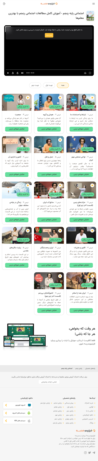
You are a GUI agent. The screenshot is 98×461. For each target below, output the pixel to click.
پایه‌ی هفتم (58, 407)
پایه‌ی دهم (58, 419)
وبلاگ (91, 423)
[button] (93, 3)
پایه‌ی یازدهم (57, 423)
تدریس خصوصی (87, 419)
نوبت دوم (35, 85)
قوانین (91, 407)
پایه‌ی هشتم (57, 411)
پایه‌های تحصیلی (90, 368)
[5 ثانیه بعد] (17, 73)
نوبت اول (49, 85)
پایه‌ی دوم (70, 411)
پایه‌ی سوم (69, 415)
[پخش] (8, 73)
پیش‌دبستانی (69, 403)
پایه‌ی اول (70, 407)
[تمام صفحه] (90, 73)
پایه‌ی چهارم (69, 419)
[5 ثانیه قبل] (12, 73)
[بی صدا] (22, 73)
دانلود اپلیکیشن (88, 415)
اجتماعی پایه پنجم (66, 368)
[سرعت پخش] (85, 73)
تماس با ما (89, 411)
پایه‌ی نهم (58, 415)
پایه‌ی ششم (58, 403)
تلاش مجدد (49, 35)
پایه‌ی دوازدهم (45, 403)
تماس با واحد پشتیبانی (49, 382)
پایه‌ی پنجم (78, 368)
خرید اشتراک (89, 403)
